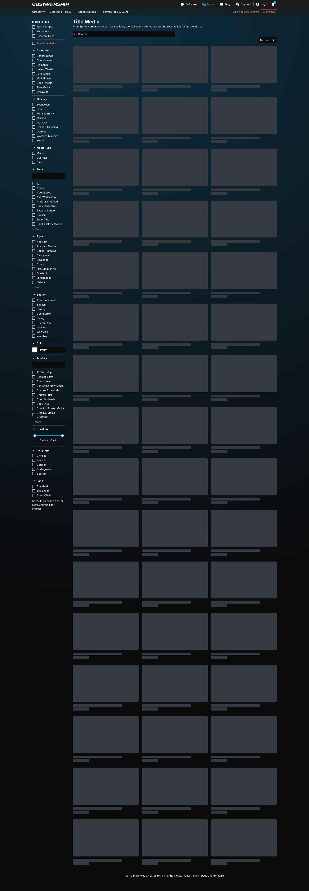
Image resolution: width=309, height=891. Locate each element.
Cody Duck (43, 403)
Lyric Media (44, 73)
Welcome (42, 331)
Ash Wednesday (46, 197)
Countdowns (44, 60)
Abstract (42, 241)
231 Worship (44, 372)
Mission (41, 118)
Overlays (42, 157)
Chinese (41, 455)
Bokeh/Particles (46, 250)
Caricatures (44, 255)
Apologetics (44, 192)
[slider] (34, 435)
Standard (42, 486)
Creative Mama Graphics (46, 414)
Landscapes (44, 277)
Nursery (42, 122)
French (41, 460)
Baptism (41, 215)
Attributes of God (47, 201)
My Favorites (45, 27)
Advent (41, 188)
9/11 (39, 183)
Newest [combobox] (264, 40)
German (42, 464)
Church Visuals (46, 399)
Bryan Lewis (44, 381)
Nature (41, 282)
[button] (48, 50)
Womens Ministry (47, 136)
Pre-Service (44, 322)
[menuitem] (189, 4)
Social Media (44, 82)
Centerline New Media (50, 385)
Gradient (42, 273)
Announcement (46, 300)
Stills (39, 162)
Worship (42, 336)
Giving (40, 318)
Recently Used (45, 36)
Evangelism (43, 104)
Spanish (42, 473)
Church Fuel (44, 394)
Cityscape (42, 259)
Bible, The (43, 219)
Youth (40, 140)
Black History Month (49, 224)
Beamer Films (45, 376)
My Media (43, 31)
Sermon (42, 327)
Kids (39, 109)
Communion (44, 313)
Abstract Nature (46, 246)
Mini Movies (44, 78)
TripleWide (43, 490)
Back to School (46, 210)
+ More (36, 229)
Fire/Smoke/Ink (46, 268)
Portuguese (44, 469)
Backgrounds (45, 55)
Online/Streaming (47, 127)
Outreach (42, 131)
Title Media (43, 87)
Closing (41, 309)
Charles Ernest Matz (49, 390)
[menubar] (216, 4)
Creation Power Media (50, 408)
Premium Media (46, 43)
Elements (42, 64)
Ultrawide (42, 91)
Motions (42, 153)
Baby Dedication (46, 206)
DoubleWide (44, 495)
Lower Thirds (45, 69)
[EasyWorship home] (50, 4)
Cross (40, 264)
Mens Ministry (45, 113)
